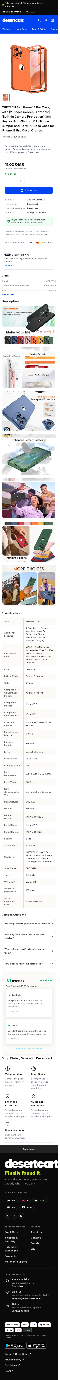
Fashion (54, 29)
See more (8, 294)
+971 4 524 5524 (20, 1311)
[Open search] (39, 20)
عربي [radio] (33, 11)
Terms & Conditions (18, 1354)
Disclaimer (12, 1365)
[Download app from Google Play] (15, 1346)
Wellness (6, 29)
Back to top (29, 1149)
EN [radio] (27, 12)
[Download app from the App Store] (36, 1346)
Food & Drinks (39, 29)
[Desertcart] (13, 20)
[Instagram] (7, 1216)
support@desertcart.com (26, 1298)
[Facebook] (21, 1216)
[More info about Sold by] (43, 199)
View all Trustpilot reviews (29, 1048)
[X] (14, 1216)
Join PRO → (10, 266)
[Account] (46, 20)
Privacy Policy (14, 1359)
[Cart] (52, 20)
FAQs (9, 1370)
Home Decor (22, 29)
